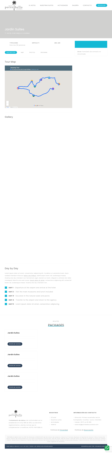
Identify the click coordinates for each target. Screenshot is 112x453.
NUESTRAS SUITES (46, 5)
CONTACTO (87, 5)
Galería (53, 424)
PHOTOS (32, 52)
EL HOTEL (32, 5)
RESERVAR (101, 5)
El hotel (53, 417)
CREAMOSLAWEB (100, 446)
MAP (22, 52)
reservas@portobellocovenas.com (86, 424)
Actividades (55, 422)
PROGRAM (44, 52)
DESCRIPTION (11, 52)
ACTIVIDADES (63, 5)
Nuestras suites (56, 420)
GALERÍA (75, 5)
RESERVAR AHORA (15, 344)
